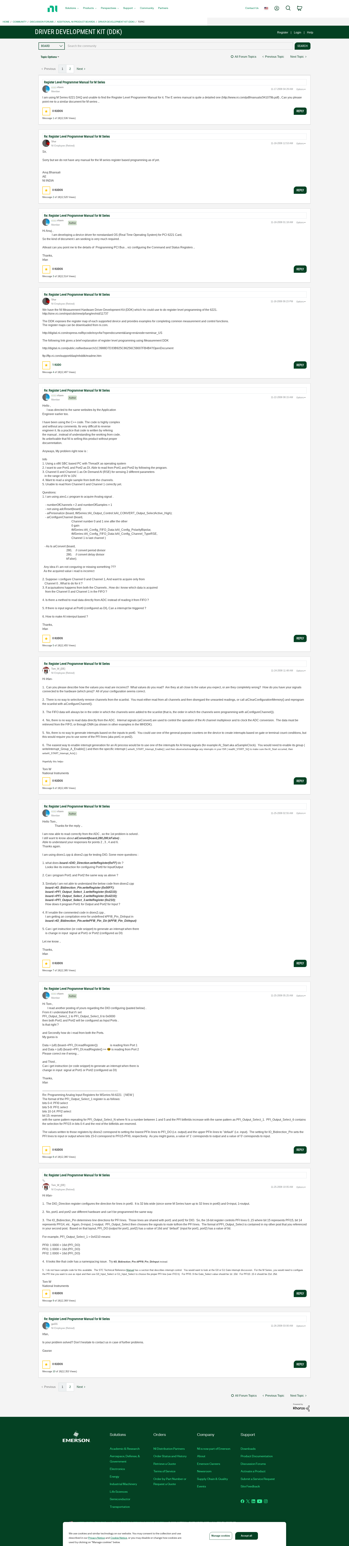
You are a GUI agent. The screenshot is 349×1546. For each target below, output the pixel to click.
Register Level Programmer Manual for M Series (74, 82)
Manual (130, 1270)
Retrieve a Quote (164, 1464)
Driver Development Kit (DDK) (116, 21)
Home (6, 21)
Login (297, 32)
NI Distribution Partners (169, 1448)
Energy (114, 1476)
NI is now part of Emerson (213, 1448)
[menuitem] (72, 9)
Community (20, 21)
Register (282, 32)
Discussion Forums (42, 21)
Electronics (117, 1469)
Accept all (246, 1535)
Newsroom (204, 1471)
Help (310, 32)
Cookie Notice (119, 1537)
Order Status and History (170, 1456)
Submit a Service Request (258, 1479)
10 (54, 1371)
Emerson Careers (208, 1464)
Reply (300, 111)
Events (201, 1486)
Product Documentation (257, 1456)
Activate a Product (253, 1471)
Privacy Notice (96, 1537)
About (201, 1456)
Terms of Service (164, 1471)
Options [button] (300, 89)
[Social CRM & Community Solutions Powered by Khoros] (301, 1407)
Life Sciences (119, 1491)
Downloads (248, 1448)
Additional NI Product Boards (76, 21)
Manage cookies (220, 1535)
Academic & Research (125, 1448)
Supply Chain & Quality (212, 1479)
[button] (46, 111)
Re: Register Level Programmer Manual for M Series (77, 136)
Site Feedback (250, 1486)
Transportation (120, 1507)
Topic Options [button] (49, 57)
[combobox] (179, 46)
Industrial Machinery (123, 1484)
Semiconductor (120, 1499)
